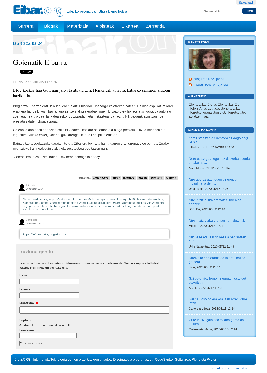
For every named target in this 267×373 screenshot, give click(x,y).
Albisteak (105, 26)
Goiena (171, 177)
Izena (23, 275)
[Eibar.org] (38, 10)
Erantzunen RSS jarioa (211, 85)
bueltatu (156, 177)
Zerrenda (155, 26)
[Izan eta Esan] (209, 59)
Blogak (51, 26)
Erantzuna (27, 303)
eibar (116, 177)
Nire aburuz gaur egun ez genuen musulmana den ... (213, 181)
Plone (196, 359)
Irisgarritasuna (219, 368)
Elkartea (130, 26)
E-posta (24, 289)
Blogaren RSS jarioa (209, 79)
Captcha (25, 320)
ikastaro (129, 177)
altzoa (142, 177)
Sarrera (26, 26)
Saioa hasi (246, 2)
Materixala (77, 26)
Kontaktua (242, 368)
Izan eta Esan (27, 43)
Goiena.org (101, 177)
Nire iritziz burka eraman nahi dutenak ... (218, 220)
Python (212, 359)
